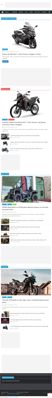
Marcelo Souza (15, 51)
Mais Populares (11, 119)
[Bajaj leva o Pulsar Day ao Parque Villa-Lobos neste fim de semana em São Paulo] (5, 314)
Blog (26, 12)
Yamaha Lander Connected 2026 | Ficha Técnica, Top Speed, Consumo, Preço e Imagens (29, 142)
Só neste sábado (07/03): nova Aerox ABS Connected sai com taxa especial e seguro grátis (29, 326)
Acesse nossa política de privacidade (10, 381)
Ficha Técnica (5, 49)
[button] (9, 12)
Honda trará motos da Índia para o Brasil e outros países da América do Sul (26, 148)
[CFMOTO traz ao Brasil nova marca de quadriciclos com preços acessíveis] (5, 234)
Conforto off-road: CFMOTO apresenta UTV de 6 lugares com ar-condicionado (26, 220)
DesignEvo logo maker (13, 397)
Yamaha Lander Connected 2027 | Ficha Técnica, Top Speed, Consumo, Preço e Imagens (24, 123)
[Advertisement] (28, 5)
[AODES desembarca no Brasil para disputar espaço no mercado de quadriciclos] (26, 189)
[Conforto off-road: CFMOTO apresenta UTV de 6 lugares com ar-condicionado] (5, 221)
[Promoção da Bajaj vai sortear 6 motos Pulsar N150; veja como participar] (5, 321)
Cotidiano (14, 12)
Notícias (21, 12)
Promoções (10, 297)
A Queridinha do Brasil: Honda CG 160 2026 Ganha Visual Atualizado (24, 135)
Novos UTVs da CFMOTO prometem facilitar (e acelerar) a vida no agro (25, 227)
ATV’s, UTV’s (37, 12)
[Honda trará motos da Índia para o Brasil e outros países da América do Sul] (5, 149)
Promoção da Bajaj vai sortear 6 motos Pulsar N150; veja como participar (25, 319)
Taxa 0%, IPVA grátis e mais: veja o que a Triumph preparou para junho (25, 301)
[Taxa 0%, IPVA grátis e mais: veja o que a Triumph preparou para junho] (26, 282)
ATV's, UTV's (4, 204)
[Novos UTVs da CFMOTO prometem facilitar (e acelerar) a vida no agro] (5, 228)
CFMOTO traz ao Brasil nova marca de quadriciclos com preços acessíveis (25, 233)
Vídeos (31, 12)
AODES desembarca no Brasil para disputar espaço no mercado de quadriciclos (25, 208)
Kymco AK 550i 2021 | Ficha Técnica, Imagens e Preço (21, 54)
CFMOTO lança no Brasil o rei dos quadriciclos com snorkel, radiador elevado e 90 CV (28, 240)
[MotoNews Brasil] (2, 12)
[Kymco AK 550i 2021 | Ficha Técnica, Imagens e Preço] (26, 35)
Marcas (7, 12)
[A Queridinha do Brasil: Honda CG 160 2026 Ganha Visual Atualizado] (5, 136)
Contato (44, 12)
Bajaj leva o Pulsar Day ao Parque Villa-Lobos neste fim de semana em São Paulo (27, 313)
